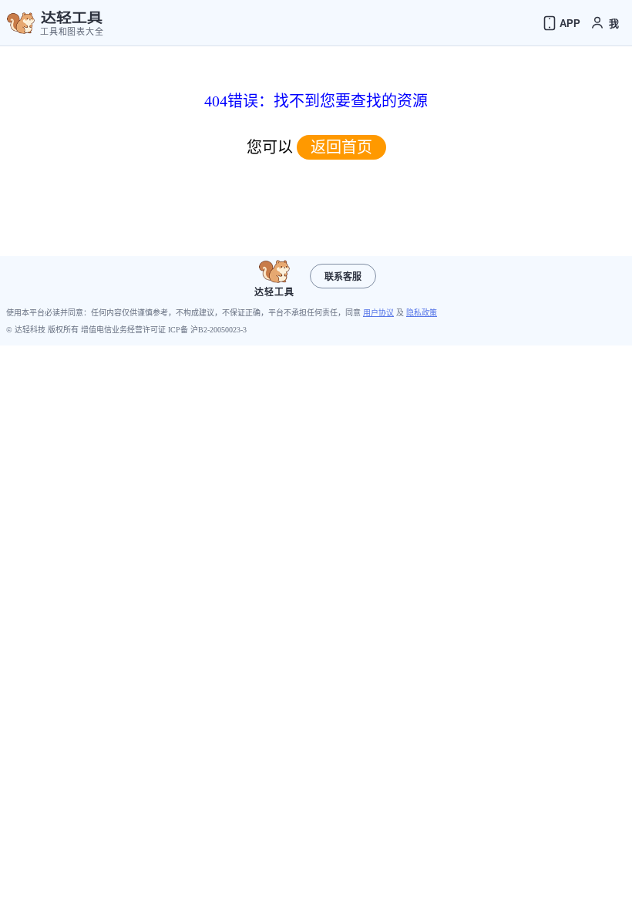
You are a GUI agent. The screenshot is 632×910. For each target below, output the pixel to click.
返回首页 (341, 147)
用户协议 (378, 312)
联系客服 (342, 276)
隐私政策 (421, 312)
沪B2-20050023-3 (218, 329)
